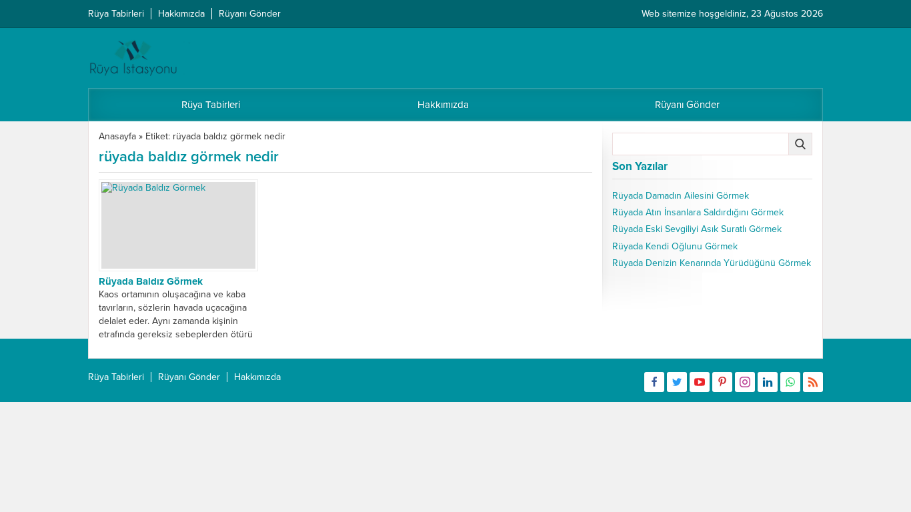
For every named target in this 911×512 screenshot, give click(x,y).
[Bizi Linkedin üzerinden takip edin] (768, 382)
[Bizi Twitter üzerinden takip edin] (677, 382)
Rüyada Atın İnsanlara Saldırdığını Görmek (698, 212)
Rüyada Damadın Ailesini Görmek (680, 195)
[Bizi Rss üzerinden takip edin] (813, 382)
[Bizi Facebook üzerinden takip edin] (654, 382)
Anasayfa (117, 136)
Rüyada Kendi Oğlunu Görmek (675, 246)
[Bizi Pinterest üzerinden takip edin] (722, 382)
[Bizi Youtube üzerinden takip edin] (700, 382)
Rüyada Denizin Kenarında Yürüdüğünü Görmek (711, 263)
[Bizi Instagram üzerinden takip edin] (745, 382)
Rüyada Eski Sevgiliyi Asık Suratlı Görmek (697, 229)
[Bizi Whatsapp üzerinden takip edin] (790, 382)
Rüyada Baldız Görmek (151, 281)
